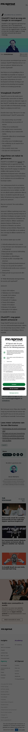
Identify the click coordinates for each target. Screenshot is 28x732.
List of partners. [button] (9, 371)
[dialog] (14, 366)
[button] (14, 361)
